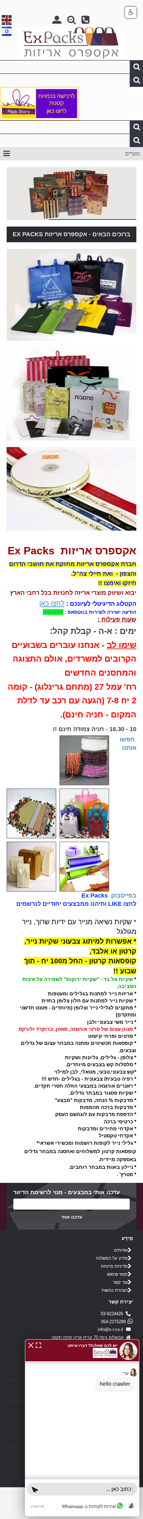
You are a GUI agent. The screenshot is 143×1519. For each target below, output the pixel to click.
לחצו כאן (52, 603)
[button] (31, 1344)
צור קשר (120, 1282)
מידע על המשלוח (112, 1258)
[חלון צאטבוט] (82, 1427)
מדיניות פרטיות (114, 1266)
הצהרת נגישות (115, 1290)
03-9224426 (113, 1313)
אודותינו (121, 1250)
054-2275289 (113, 1321)
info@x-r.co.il (112, 1329)
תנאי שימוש (117, 1274)
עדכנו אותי (71, 1217)
